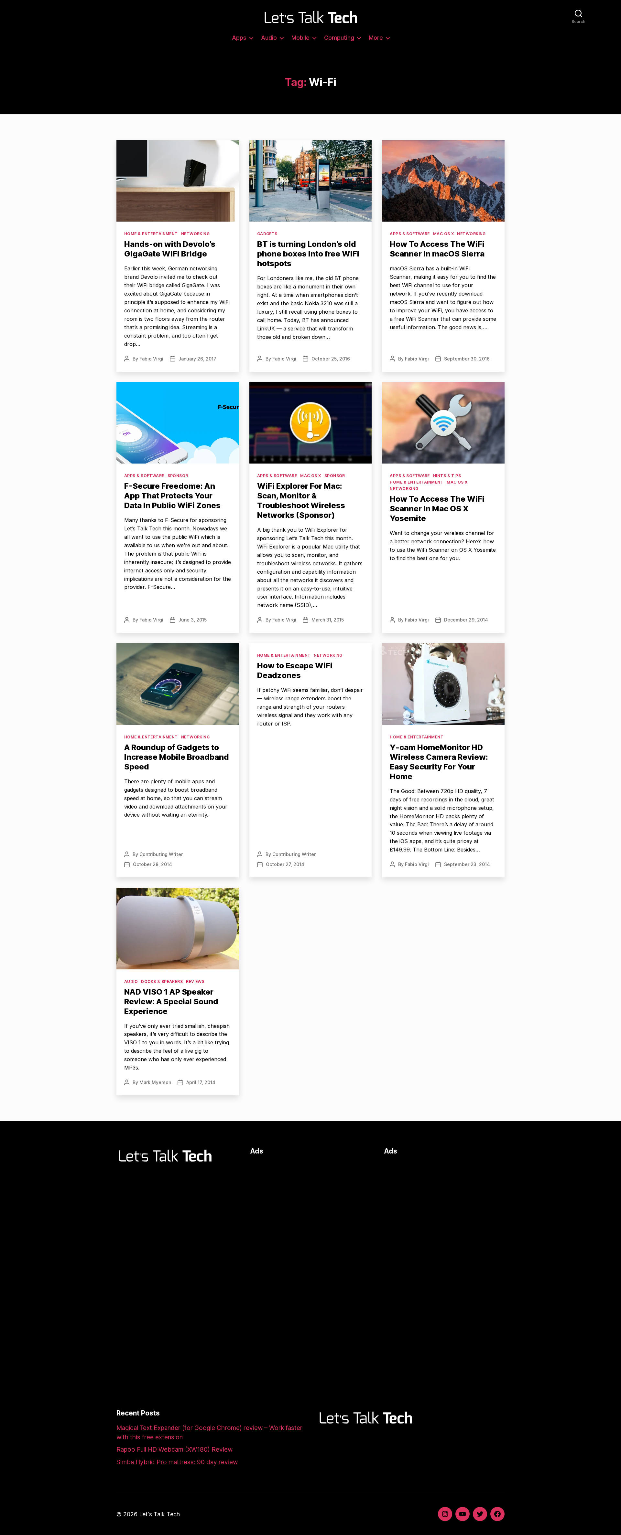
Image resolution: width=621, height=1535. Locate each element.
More (376, 37)
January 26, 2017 (197, 358)
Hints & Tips (447, 475)
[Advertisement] (310, 1207)
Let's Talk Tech (159, 1514)
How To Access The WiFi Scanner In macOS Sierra (437, 248)
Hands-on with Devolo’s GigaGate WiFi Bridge (169, 248)
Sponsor (178, 475)
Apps (239, 37)
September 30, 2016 (467, 358)
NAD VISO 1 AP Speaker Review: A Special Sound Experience (171, 1001)
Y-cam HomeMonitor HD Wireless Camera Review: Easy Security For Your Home (439, 762)
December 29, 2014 (466, 619)
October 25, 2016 (330, 358)
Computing (339, 37)
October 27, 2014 (285, 864)
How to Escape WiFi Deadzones (294, 670)
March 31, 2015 (327, 619)
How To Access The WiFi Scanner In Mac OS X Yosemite (437, 508)
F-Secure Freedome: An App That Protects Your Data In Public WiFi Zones (172, 495)
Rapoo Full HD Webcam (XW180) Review (174, 1449)
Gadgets (267, 233)
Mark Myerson (155, 1082)
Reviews (195, 981)
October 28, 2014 (152, 864)
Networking (195, 233)
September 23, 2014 (467, 864)
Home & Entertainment (151, 233)
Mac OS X (443, 233)
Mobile (300, 37)
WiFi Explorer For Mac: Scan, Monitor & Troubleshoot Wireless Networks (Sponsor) (301, 500)
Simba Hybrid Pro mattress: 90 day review (177, 1462)
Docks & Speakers (162, 981)
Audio (269, 37)
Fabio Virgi (151, 358)
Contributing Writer (161, 854)
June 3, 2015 (193, 619)
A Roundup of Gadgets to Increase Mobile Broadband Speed (176, 757)
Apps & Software (410, 233)
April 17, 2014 (200, 1082)
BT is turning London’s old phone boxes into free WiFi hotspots (308, 253)
